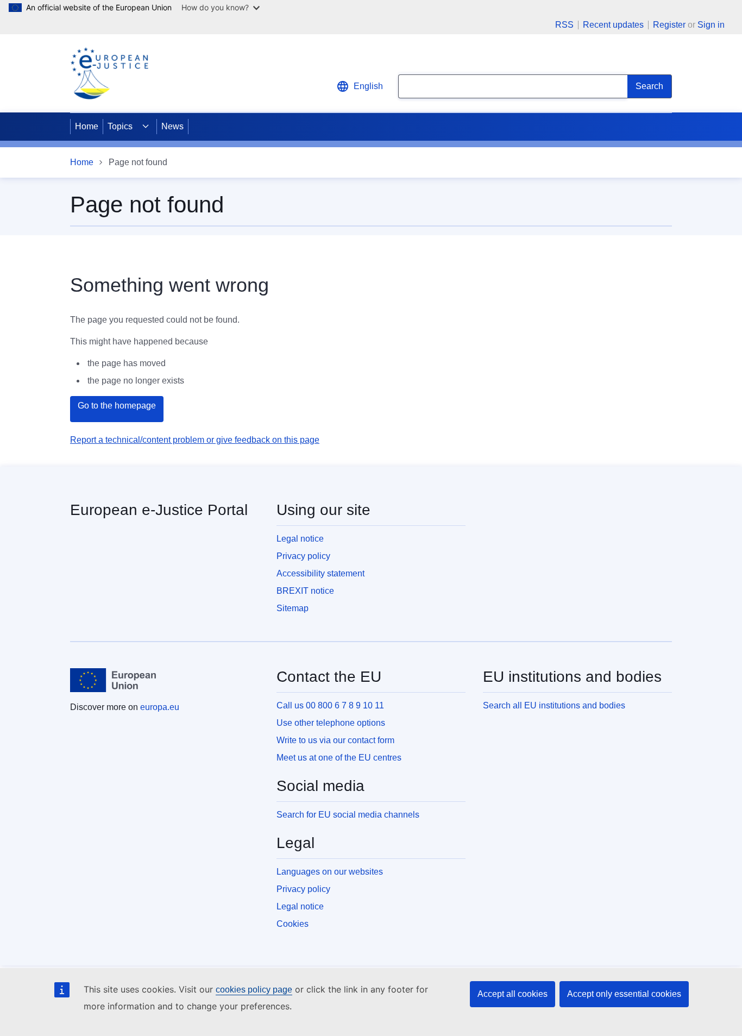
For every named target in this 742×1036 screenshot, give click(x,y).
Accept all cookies (512, 994)
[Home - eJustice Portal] (109, 73)
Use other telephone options (330, 722)
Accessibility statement (320, 573)
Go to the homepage (117, 405)
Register (669, 24)
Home (86, 126)
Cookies (292, 923)
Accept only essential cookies (624, 994)
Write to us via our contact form (335, 740)
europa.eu (159, 707)
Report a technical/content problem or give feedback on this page (194, 439)
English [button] (368, 86)
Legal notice (300, 538)
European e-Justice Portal (159, 509)
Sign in (711, 24)
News (172, 126)
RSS (564, 25)
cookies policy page (254, 989)
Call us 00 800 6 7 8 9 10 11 (330, 705)
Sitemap (292, 608)
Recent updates (613, 25)
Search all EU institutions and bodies (554, 705)
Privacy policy (303, 556)
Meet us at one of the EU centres (338, 757)
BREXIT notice (305, 590)
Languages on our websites (329, 871)
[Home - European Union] (113, 680)
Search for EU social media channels (347, 814)
